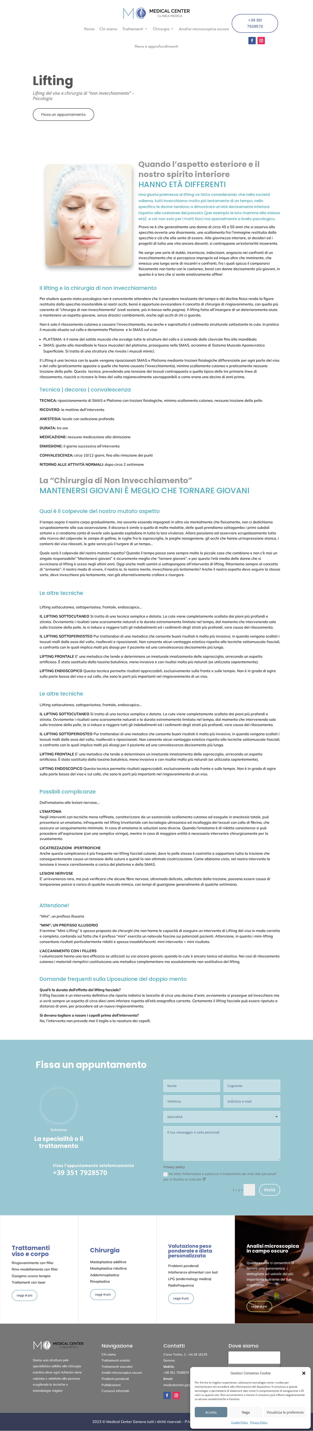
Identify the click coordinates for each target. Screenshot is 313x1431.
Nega (246, 1412)
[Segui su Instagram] (261, 40)
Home (89, 28)
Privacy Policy (258, 1422)
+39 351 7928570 (255, 23)
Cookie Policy (239, 1422)
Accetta (211, 1412)
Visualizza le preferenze (285, 1412)
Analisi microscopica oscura (204, 28)
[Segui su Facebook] (252, 40)
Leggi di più (24, 1295)
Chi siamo (108, 28)
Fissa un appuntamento (63, 114)
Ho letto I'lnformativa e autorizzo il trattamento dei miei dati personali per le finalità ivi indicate (219, 1176)
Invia (269, 1190)
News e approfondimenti (156, 46)
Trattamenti (132, 28)
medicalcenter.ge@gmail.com (185, 1385)
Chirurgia (161, 28)
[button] (304, 1373)
